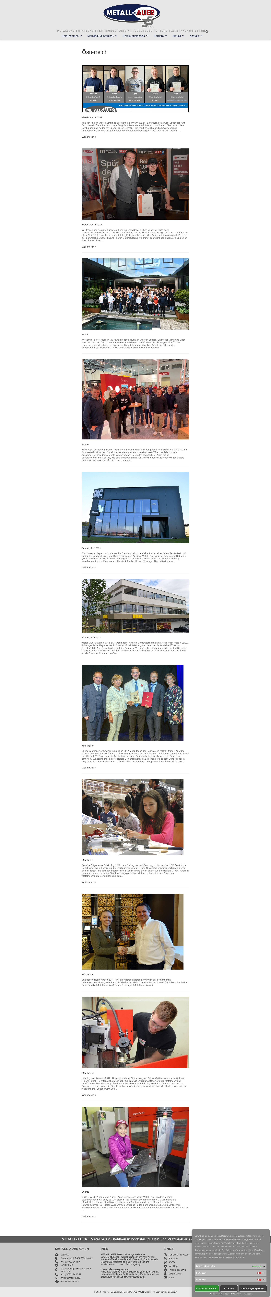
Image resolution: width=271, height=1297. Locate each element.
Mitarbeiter (88, 745)
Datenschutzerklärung (233, 1294)
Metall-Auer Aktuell (92, 117)
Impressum (248, 1294)
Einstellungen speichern (253, 1288)
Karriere (159, 35)
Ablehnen (229, 1288)
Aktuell (176, 35)
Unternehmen (70, 35)
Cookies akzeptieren (206, 1288)
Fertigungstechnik (134, 35)
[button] (207, 31)
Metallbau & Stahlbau (100, 35)
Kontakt (194, 35)
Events (85, 334)
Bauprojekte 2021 (91, 548)
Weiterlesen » (89, 136)
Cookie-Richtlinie (216, 1294)
